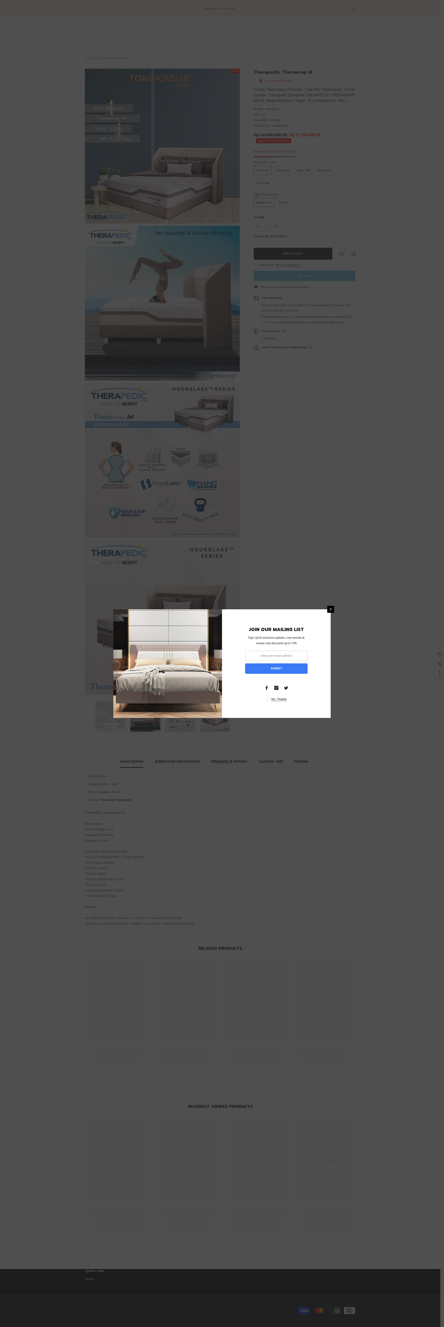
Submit (276, 668)
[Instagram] (276, 688)
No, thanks (279, 699)
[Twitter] (286, 688)
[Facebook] (266, 688)
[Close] (330, 609)
